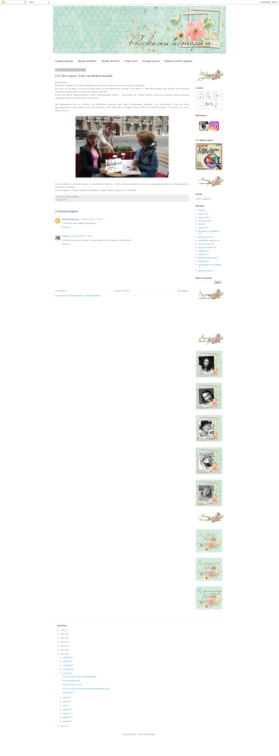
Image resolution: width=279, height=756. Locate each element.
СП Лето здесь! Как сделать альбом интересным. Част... (86, 688)
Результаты (203, 220)
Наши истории (204, 243)
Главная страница (64, 60)
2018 (63, 646)
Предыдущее (182, 290)
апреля (66, 709)
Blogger (152, 734)
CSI (199, 210)
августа (66, 673)
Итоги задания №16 (71, 680)
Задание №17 (68, 692)
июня (65, 701)
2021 (63, 634)
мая (65, 705)
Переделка (202, 261)
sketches (201, 213)
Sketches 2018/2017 (110, 60)
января (66, 721)
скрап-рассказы (204, 270)
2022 (63, 630)
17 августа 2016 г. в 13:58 (91, 219)
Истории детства (151, 60)
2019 (63, 641)
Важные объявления (207, 257)
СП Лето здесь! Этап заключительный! (79, 676)
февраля (67, 717)
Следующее (61, 290)
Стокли (65, 235)
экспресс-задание (205, 247)
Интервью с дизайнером (208, 231)
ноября (66, 661)
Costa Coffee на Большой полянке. (150, 107)
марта (66, 713)
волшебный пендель (207, 240)
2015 (63, 726)
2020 (63, 638)
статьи (201, 227)
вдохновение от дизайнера (209, 264)
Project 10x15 (131, 60)
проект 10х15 (204, 237)
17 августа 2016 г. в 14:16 (81, 236)
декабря (66, 657)
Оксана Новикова (70, 219)
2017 (63, 649)
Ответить (66, 227)
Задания (201, 217)
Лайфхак (202, 250)
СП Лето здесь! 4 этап (72, 684)
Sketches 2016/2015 (87, 60)
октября (66, 665)
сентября (67, 669)
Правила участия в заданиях (178, 60)
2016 (63, 653)
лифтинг (202, 254)
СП (65, 199)
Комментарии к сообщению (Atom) (85, 295)
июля (65, 697)
